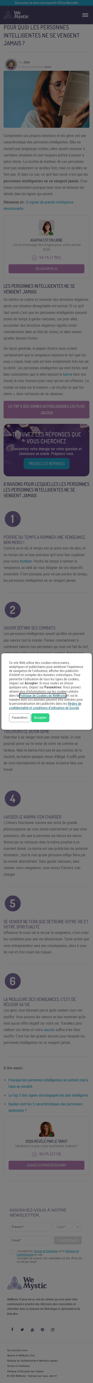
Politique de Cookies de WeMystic (43, 696)
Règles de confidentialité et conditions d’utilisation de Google (45, 706)
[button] (20, 717)
